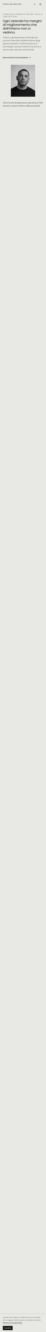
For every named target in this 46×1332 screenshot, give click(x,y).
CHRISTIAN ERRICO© (12, 4)
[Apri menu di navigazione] (40, 4)
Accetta (7, 1328)
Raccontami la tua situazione (15, 57)
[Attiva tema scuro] (35, 4)
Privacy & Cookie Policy (12, 1322)
